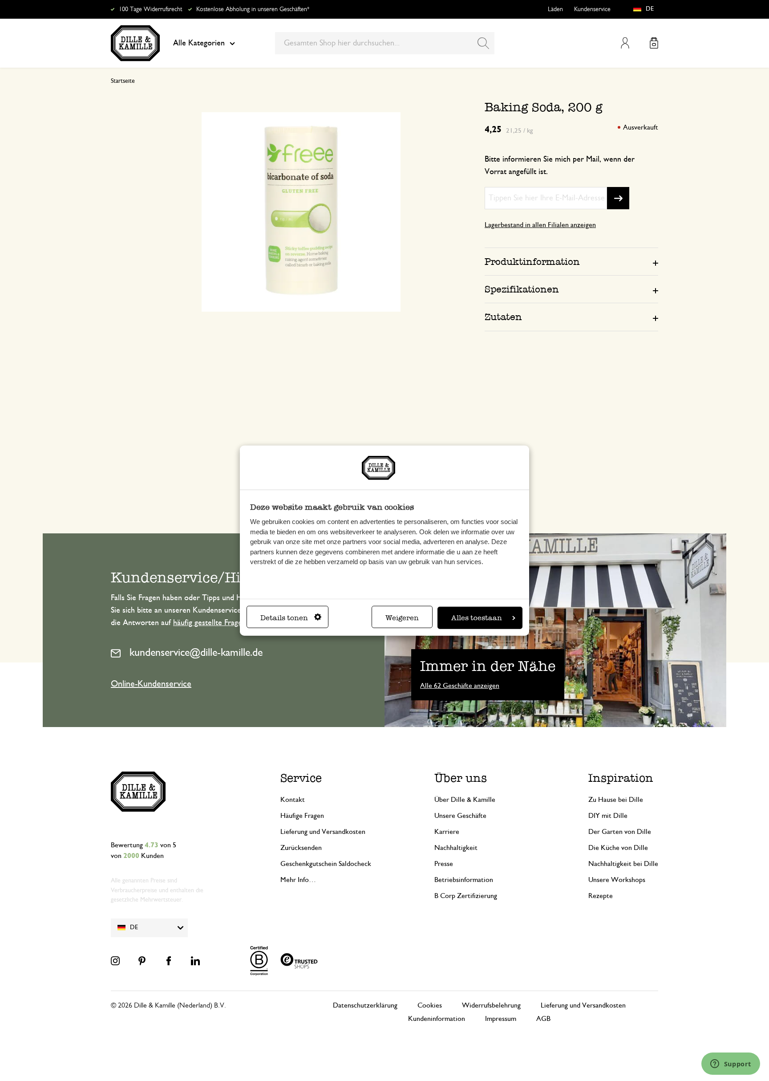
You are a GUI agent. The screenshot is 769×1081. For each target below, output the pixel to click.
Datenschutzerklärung (365, 1005)
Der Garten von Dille (619, 831)
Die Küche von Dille (618, 847)
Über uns (460, 778)
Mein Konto (625, 43)
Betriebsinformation (463, 879)
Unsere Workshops (616, 879)
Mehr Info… (298, 879)
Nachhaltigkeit (456, 847)
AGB (543, 1018)
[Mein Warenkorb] (654, 43)
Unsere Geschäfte (460, 815)
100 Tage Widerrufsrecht (150, 9)
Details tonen (284, 617)
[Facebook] (168, 960)
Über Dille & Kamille (464, 799)
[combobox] (384, 43)
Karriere (446, 831)
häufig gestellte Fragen (209, 623)
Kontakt (292, 799)
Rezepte (600, 895)
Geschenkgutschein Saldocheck (325, 863)
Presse (443, 863)
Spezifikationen (522, 289)
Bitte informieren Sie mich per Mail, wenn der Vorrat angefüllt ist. (560, 165)
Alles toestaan (476, 617)
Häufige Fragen (302, 815)
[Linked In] (195, 960)
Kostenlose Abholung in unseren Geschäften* (252, 9)
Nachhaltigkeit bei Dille (623, 863)
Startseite (123, 81)
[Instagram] (115, 960)
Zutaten (503, 316)
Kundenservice (592, 9)
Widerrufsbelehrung (491, 1005)
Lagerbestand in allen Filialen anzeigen (540, 224)
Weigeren (402, 617)
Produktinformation (532, 261)
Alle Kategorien (199, 43)
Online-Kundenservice (151, 683)
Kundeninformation (436, 1018)
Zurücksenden (301, 847)
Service (301, 778)
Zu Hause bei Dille (615, 799)
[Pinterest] (142, 960)
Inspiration (620, 778)
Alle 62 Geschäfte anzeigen (459, 685)
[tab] (571, 261)
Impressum (500, 1018)
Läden (555, 9)
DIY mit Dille (607, 815)
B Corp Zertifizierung (465, 895)
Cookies (429, 1005)
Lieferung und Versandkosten (322, 831)
